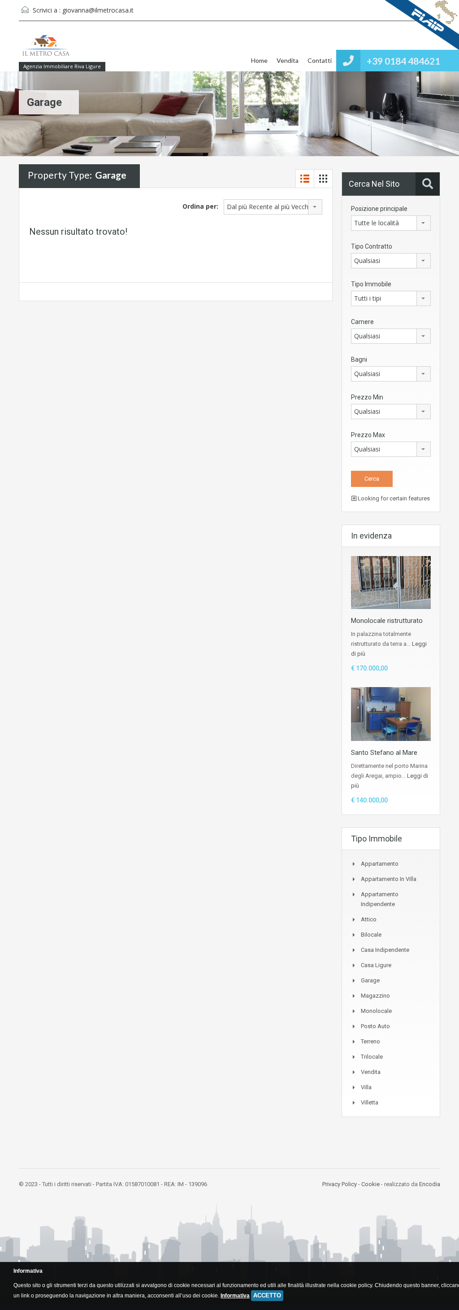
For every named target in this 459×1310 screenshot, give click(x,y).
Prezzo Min (367, 397)
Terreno (370, 1041)
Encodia (429, 1184)
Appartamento (379, 863)
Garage (370, 980)
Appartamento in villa (388, 879)
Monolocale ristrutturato (387, 621)
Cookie (370, 1184)
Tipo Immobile (371, 284)
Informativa (235, 1295)
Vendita (288, 60)
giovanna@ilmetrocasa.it (98, 10)
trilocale (372, 1056)
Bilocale (371, 934)
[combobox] (273, 207)
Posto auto (375, 1026)
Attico (369, 919)
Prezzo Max (368, 434)
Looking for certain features (393, 498)
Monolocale (376, 1011)
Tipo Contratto (371, 246)
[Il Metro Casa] (46, 50)
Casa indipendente (385, 949)
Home (259, 60)
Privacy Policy (339, 1184)
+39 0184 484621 (403, 60)
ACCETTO (267, 1295)
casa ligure (376, 965)
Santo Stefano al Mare (384, 753)
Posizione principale (379, 208)
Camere (362, 321)
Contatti (319, 60)
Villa (366, 1087)
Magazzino (375, 995)
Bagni (359, 359)
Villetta (369, 1102)
